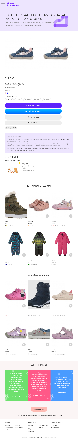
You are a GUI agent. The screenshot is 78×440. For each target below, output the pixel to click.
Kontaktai (31, 431)
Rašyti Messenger (34, 111)
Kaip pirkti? (12, 128)
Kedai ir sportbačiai (48, 23)
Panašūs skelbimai (39, 275)
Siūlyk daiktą (19, 427)
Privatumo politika (44, 425)
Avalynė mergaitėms (33, 23)
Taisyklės (30, 429)
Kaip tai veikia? (9, 427)
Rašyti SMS (34, 123)
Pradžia (9, 23)
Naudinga (7, 430)
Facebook (56, 425)
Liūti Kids (25, 163)
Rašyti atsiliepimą (27, 167)
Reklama (30, 425)
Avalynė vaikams (19, 23)
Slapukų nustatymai (42, 428)
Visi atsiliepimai (39, 409)
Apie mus (7, 425)
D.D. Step (21, 83)
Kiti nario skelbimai (39, 185)
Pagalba (18, 425)
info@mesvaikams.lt (55, 415)
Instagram (56, 427)
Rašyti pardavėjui (34, 105)
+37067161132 (34, 117)
